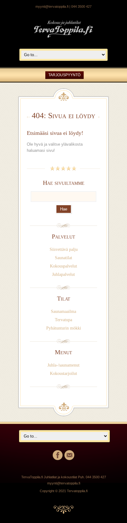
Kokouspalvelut (63, 266)
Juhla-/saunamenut (63, 365)
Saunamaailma (63, 311)
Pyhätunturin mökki (63, 328)
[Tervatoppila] (63, 41)
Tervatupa (63, 320)
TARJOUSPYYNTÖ (64, 75)
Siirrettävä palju (64, 249)
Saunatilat (63, 257)
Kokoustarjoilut (63, 373)
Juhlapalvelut (63, 274)
